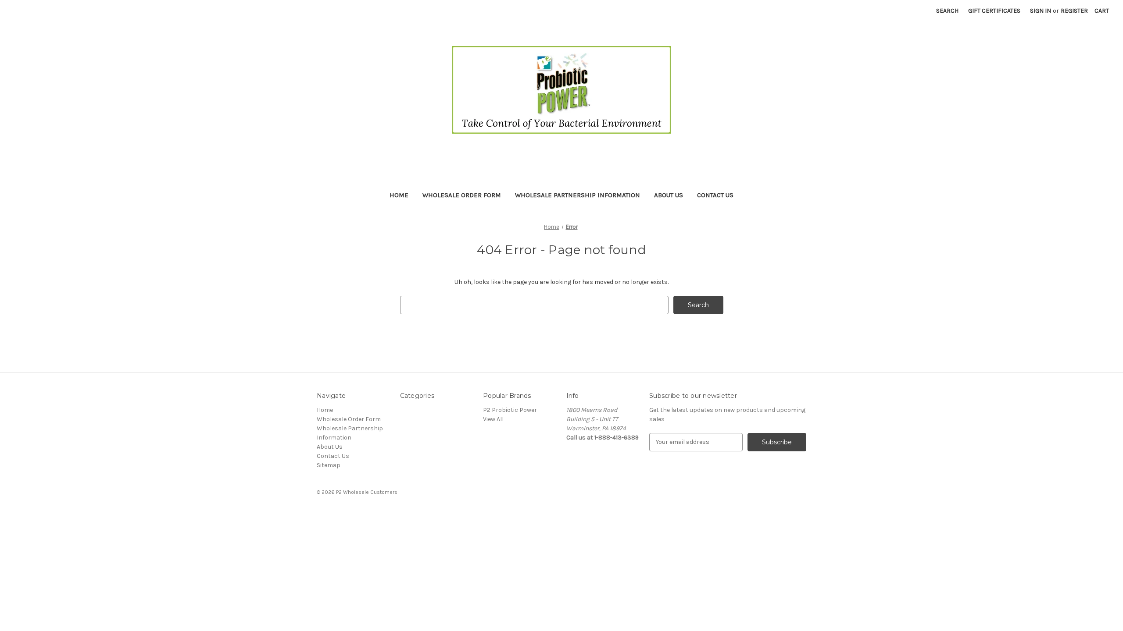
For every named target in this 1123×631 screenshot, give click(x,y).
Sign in (1040, 10)
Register (1074, 10)
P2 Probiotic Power (510, 410)
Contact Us (715, 195)
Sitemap (328, 465)
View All (493, 419)
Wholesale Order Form (461, 195)
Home (399, 195)
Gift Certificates (994, 10)
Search (947, 10)
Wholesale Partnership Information (577, 195)
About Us (668, 195)
